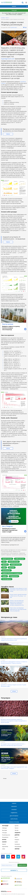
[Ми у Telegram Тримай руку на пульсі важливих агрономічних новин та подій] (13, 534)
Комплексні (17, 844)
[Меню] (26, 2)
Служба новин (13, 27)
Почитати (14, 809)
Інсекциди (4, 832)
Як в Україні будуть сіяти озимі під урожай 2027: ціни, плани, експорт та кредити (14, 13)
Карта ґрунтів (14, 819)
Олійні (3, 848)
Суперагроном (14, 576)
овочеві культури (13, 561)
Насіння (4, 842)
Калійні (16, 842)
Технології (14, 806)
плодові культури (15, 564)
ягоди (4, 567)
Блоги (7, 17)
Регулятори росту (6, 835)
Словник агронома (14, 822)
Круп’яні (16, 825)
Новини (14, 803)
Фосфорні (17, 839)
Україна (5, 576)
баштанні (11, 567)
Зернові (4, 844)
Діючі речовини (14, 815)
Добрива (17, 835)
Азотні (16, 837)
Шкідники (17, 832)
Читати (8, 134)
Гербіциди (4, 828)
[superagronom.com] (6, 2)
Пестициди (5, 825)
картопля (5, 564)
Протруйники (5, 837)
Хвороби (17, 848)
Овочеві (16, 830)
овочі (4, 561)
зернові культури (7, 558)
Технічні (16, 828)
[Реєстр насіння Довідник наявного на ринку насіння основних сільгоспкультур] (13, 332)
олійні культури (19, 558)
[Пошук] (22, 2)
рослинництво (6, 570)
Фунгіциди (4, 830)
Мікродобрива (18, 846)
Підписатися (22, 865)
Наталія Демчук (7, 579)
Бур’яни (4, 839)
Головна (3, 17)
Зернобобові (5, 846)
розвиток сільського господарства (12, 573)
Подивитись (14, 812)
